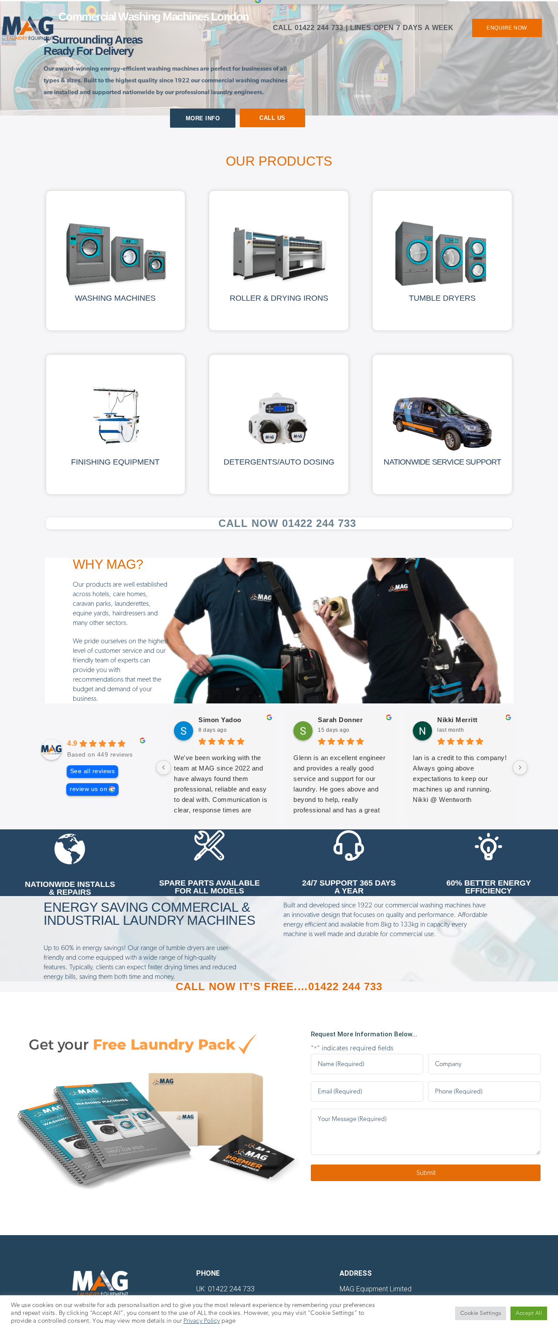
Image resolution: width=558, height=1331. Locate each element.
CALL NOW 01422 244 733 (287, 523)
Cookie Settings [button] (480, 1313)
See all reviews (92, 771)
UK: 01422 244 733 (225, 1289)
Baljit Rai (236, 719)
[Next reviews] (520, 767)
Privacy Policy (202, 1320)
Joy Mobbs (478, 719)
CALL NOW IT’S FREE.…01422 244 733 (279, 986)
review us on (88, 789)
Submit (426, 1172)
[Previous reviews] (163, 767)
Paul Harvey (360, 719)
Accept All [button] (529, 1313)
